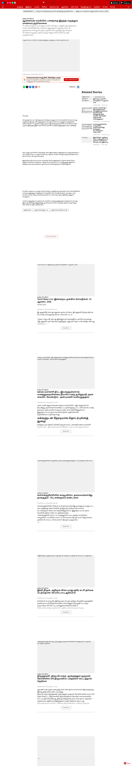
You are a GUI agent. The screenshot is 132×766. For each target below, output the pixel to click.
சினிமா (44, 7)
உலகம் (36, 7)
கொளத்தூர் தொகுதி (72, 603)
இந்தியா (29, 7)
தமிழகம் (20, 7)
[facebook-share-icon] (30, 88)
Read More (66, 328)
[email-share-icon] (36, 88)
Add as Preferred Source (71, 79)
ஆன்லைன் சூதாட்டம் (41, 210)
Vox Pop (112, 7)
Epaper (129, 763)
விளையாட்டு (54, 7)
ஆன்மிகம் (64, 7)
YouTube (105, 7)
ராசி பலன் (74, 7)
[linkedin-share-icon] (33, 88)
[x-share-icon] (27, 88)
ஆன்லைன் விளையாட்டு (59, 210)
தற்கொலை (27, 210)
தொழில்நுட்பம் (86, 7)
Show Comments (51, 236)
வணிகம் (97, 7)
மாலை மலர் (41, 305)
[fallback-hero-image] (87, 99)
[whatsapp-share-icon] (24, 88)
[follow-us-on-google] (78, 87)
